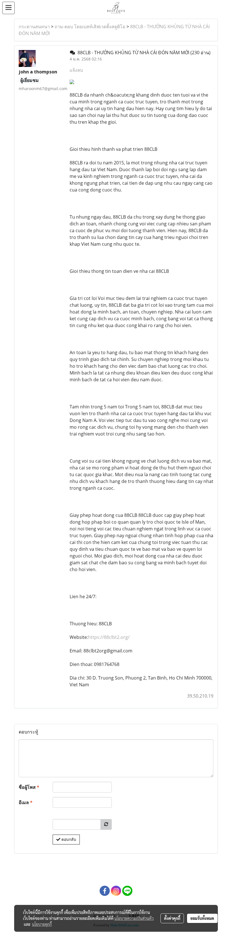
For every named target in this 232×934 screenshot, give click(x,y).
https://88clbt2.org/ (109, 637)
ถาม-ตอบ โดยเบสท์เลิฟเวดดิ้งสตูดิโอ (90, 26)
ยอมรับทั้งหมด (202, 918)
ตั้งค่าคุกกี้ (172, 918)
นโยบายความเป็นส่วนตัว (134, 918)
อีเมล (26, 802)
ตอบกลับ (68, 839)
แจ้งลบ (76, 70)
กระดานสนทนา (34, 26)
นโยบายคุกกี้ (42, 924)
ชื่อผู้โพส (29, 787)
